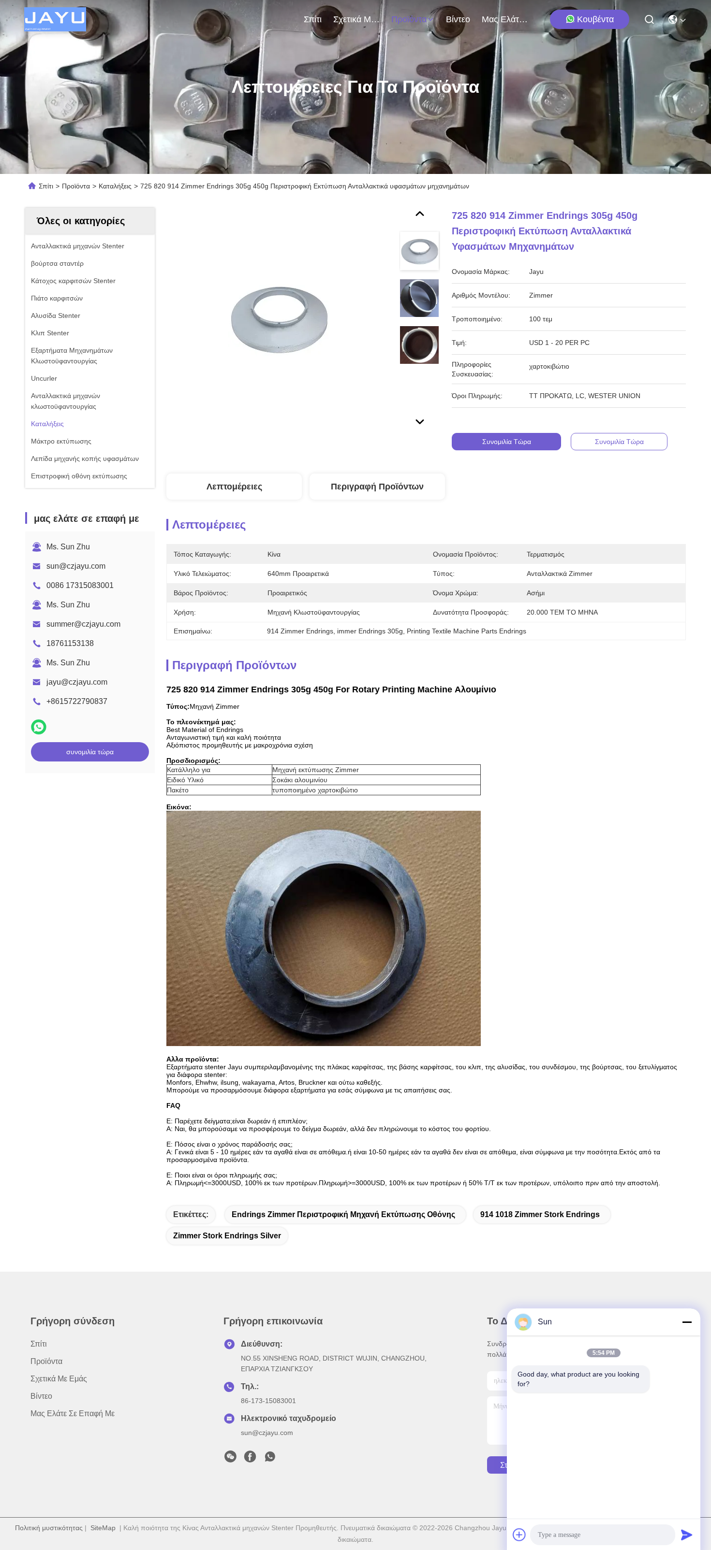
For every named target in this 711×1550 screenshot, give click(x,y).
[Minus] (687, 1322)
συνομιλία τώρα (90, 752)
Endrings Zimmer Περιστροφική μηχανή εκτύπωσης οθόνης (343, 1214)
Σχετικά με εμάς (356, 19)
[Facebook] (250, 1459)
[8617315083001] (270, 1459)
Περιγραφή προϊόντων (377, 486)
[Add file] (519, 1534)
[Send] (687, 1534)
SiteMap (103, 1528)
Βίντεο (458, 19)
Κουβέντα (595, 19)
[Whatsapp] (38, 727)
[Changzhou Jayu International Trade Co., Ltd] (55, 19)
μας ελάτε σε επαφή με (505, 19)
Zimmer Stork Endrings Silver (227, 1236)
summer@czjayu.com (83, 624)
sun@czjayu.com (75, 566)
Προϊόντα (409, 19)
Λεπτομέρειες (234, 486)
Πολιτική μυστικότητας (49, 1528)
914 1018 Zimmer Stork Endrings (540, 1214)
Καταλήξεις (115, 186)
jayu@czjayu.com (76, 682)
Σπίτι (313, 19)
